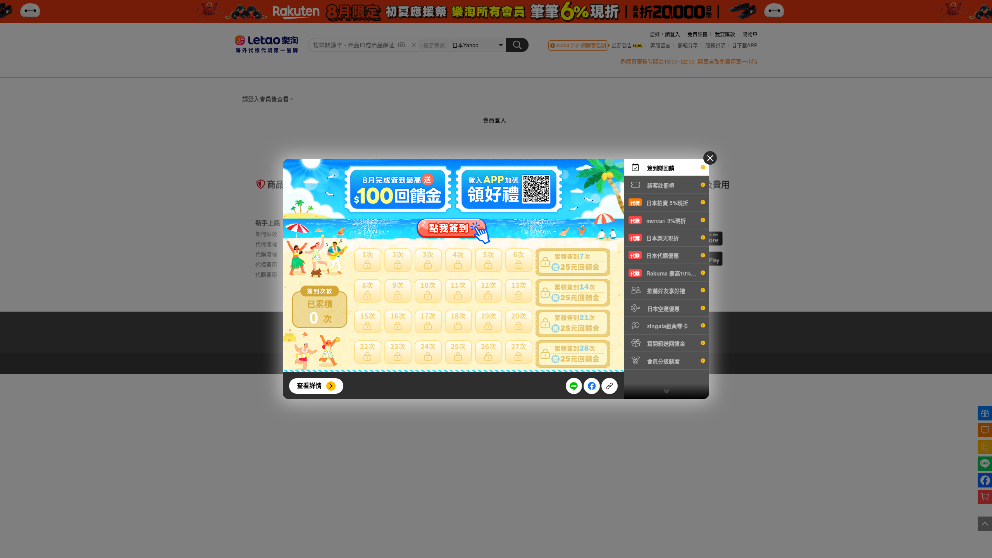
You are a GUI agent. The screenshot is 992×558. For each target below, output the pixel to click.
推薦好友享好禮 (665, 290)
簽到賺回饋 (660, 168)
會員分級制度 (663, 361)
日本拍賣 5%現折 (659, 203)
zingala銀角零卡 (667, 326)
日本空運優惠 (663, 308)
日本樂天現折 (654, 238)
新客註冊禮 (660, 185)
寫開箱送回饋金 (665, 343)
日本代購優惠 (654, 255)
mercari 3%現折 (658, 220)
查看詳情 (309, 385)
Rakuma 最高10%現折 (666, 273)
